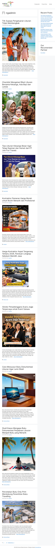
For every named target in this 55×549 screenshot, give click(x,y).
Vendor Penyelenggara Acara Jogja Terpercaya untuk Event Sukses (17, 308)
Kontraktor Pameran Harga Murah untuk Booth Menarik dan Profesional (18, 199)
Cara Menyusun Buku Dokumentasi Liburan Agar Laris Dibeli (17, 368)
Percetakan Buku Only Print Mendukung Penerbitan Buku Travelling (15, 494)
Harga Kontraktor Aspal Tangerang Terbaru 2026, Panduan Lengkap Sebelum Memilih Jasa (17, 253)
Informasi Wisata (6, 484)
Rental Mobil (5, 75)
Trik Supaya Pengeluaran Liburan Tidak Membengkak (16, 22)
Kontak (50, 4)
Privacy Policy (44, 4)
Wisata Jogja (5, 299)
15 (7, 542)
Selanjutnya (11, 542)
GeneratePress (38, 547)
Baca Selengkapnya (30, 241)
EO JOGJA (43, 52)
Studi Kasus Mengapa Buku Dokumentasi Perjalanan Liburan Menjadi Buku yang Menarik (16, 430)
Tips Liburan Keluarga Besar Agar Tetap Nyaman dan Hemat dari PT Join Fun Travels (17, 148)
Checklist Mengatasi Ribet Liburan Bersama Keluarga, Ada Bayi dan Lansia (17, 84)
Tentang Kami (37, 4)
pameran (5, 244)
